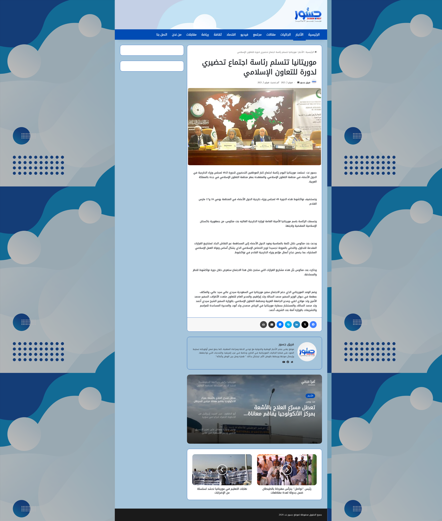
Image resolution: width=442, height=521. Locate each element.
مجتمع (257, 34)
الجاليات (285, 34)
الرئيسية (314, 34)
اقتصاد (231, 34)
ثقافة (218, 34)
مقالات (271, 34)
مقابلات (191, 34)
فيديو (244, 34)
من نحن (176, 34)
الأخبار (299, 34)
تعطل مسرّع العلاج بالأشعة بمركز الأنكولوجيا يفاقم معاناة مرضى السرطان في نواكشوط (281, 410)
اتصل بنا (161, 34)
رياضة (205, 34)
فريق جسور (305, 82)
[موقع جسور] (308, 14)
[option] (254, 409)
